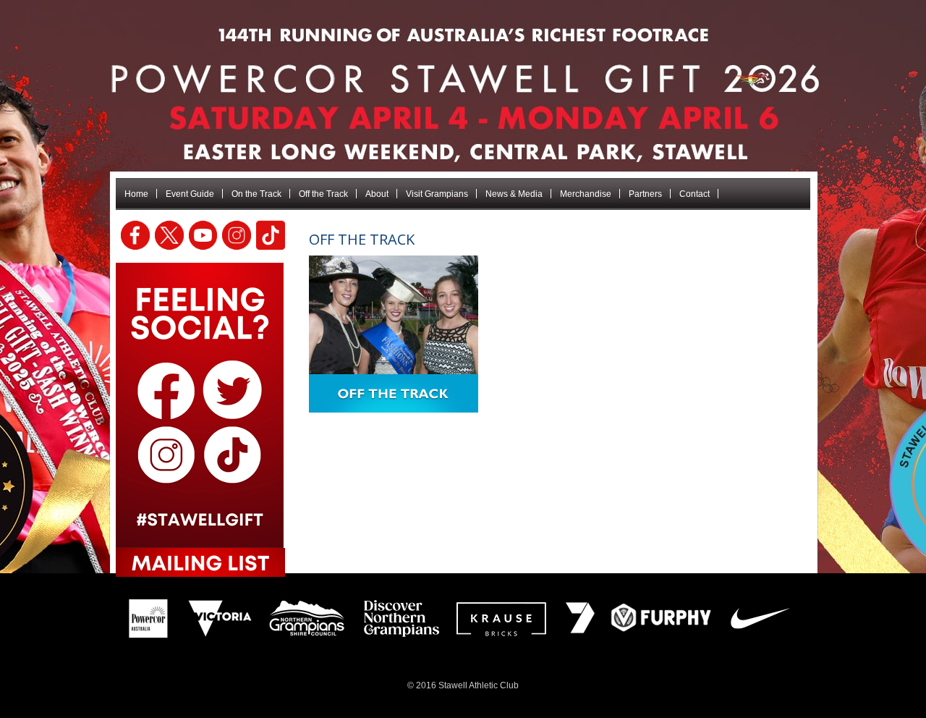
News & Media (514, 194)
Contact (694, 194)
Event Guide (190, 194)
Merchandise (585, 194)
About (376, 194)
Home (136, 194)
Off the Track (323, 194)
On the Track (256, 194)
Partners (645, 194)
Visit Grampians (437, 194)
